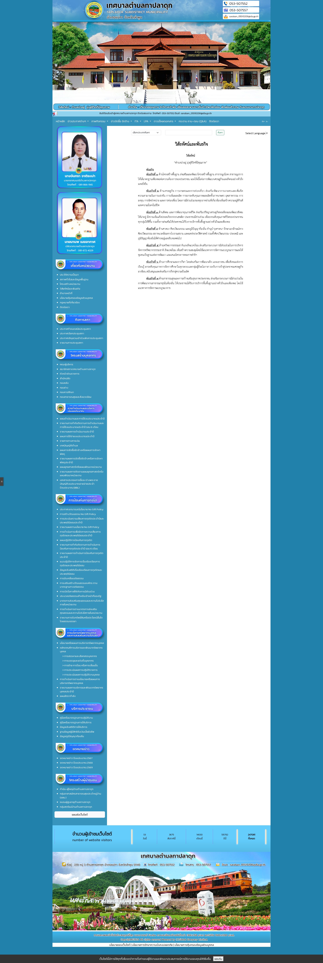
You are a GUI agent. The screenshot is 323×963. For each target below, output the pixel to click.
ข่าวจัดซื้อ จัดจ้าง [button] (120, 121)
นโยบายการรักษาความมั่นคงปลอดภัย (152, 945)
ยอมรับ (218, 959)
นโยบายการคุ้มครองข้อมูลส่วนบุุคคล (194, 945)
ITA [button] (137, 121)
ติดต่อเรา (214, 121)
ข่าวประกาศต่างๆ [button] (77, 121)
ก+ (263, 121)
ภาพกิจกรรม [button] (98, 121)
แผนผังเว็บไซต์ (80, 815)
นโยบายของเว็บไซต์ (119, 945)
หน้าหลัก (60, 121)
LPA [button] (146, 121)
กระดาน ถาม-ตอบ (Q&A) (192, 121)
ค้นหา (220, 132)
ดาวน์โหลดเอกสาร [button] (164, 121)
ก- (267, 121)
